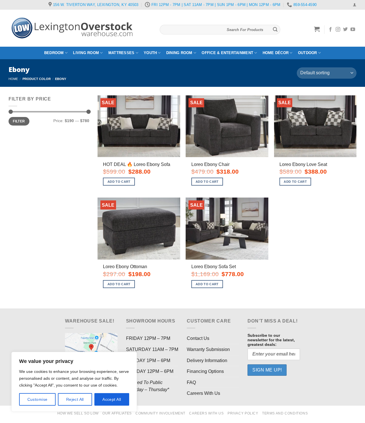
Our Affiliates (117, 413)
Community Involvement (160, 413)
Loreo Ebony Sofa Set (213, 266)
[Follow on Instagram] (338, 29)
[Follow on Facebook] (330, 29)
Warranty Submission (208, 349)
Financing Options (205, 371)
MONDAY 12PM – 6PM (149, 371)
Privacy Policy (243, 413)
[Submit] (275, 29)
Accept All (111, 399)
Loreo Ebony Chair (210, 164)
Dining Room (179, 53)
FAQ (191, 382)
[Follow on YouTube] (352, 29)
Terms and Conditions (285, 413)
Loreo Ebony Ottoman (125, 266)
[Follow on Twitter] (345, 29)
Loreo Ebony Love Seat (303, 164)
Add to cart (119, 181)
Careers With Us (203, 393)
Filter (19, 121)
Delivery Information (207, 360)
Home (13, 79)
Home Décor (276, 53)
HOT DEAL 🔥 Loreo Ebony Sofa (136, 164)
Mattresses (121, 53)
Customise (37, 399)
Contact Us (198, 338)
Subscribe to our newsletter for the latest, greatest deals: (271, 340)
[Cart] (317, 29)
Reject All (75, 399)
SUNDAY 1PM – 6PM (148, 360)
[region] (74, 382)
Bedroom (54, 53)
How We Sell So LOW (78, 413)
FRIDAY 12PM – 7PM (148, 338)
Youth (150, 53)
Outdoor (307, 53)
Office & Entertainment (227, 53)
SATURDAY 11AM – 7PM (152, 349)
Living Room (86, 53)
